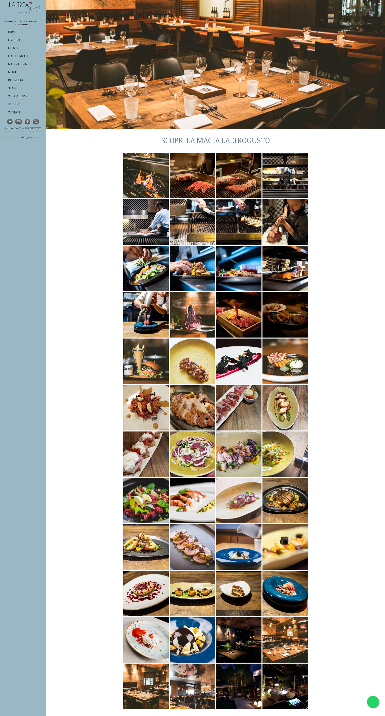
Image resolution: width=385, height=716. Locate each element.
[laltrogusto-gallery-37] (238, 454)
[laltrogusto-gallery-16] (146, 593)
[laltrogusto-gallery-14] (146, 547)
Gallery (14, 104)
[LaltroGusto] (24, 7)
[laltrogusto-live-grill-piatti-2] (285, 315)
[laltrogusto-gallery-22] (146, 315)
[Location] (27, 121)
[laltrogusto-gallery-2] (146, 268)
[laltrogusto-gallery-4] (146, 640)
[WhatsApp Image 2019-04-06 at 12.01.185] (238, 407)
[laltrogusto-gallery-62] (285, 454)
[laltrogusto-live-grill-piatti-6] (238, 361)
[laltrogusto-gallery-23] (285, 175)
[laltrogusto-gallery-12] (192, 268)
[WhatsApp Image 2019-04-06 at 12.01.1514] (285, 407)
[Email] (18, 121)
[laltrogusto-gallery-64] (192, 547)
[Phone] (36, 121)
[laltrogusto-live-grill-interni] (146, 686)
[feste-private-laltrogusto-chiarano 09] (238, 640)
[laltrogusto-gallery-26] (238, 268)
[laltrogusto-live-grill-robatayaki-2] (146, 175)
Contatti (14, 112)
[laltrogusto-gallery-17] (192, 222)
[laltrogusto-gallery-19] (285, 268)
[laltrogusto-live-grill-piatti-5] (285, 361)
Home (12, 32)
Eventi (13, 48)
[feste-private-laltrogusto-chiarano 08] (238, 686)
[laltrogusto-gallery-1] (146, 222)
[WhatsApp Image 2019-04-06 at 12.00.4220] (146, 454)
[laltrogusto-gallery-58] (192, 686)
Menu (12, 72)
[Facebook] (10, 121)
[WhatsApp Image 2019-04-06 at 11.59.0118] (192, 454)
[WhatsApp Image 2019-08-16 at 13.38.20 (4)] (285, 686)
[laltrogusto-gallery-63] (238, 500)
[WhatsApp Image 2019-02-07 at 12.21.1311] (285, 222)
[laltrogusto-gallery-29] (192, 500)
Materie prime (18, 64)
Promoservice (38, 137)
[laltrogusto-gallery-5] (285, 500)
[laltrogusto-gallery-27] (285, 593)
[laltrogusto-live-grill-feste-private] (285, 640)
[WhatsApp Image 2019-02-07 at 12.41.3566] (192, 407)
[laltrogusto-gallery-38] (238, 547)
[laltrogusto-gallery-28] (285, 547)
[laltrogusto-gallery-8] (238, 593)
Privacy (17, 137)
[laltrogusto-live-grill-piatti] (192, 175)
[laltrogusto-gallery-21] (192, 593)
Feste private (18, 56)
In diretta (15, 80)
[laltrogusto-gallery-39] (192, 640)
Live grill (15, 40)
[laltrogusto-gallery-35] (146, 500)
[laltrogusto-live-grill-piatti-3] (238, 315)
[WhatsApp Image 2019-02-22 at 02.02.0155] (146, 407)
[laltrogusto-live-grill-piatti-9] (192, 315)
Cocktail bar (17, 96)
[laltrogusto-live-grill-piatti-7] (192, 361)
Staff (12, 88)
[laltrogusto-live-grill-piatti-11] (146, 361)
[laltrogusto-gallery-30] (238, 222)
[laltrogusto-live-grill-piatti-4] (238, 175)
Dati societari (7, 137)
